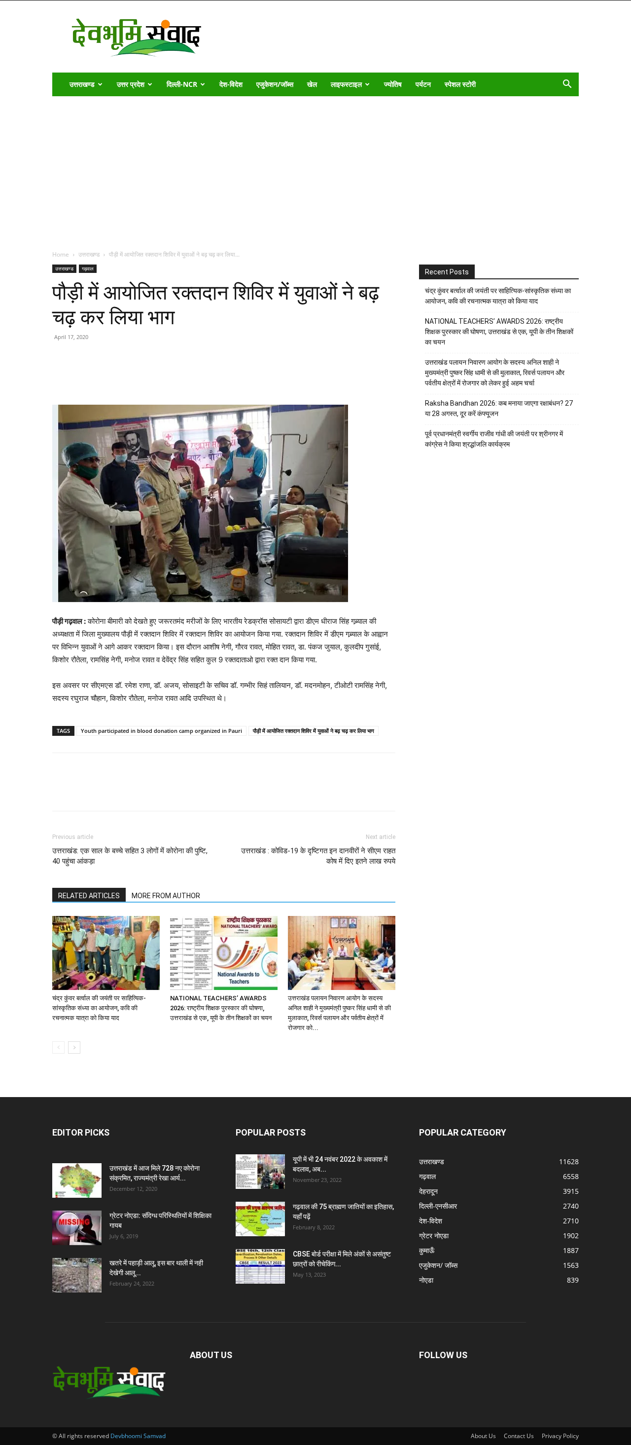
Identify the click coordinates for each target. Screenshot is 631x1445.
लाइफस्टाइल (346, 84)
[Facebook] (85, 376)
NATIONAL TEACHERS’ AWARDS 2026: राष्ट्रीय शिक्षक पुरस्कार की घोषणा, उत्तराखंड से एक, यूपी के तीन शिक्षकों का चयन (221, 1008)
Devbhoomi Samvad (138, 1436)
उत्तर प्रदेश (130, 84)
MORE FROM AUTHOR (166, 896)
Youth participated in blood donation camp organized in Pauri (161, 730)
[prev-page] (58, 1047)
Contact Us (519, 1436)
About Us (483, 1436)
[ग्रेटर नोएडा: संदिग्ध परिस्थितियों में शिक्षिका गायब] (77, 1228)
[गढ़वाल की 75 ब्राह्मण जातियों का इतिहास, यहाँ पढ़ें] (260, 1219)
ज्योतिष (393, 84)
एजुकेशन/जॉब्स (274, 84)
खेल (312, 84)
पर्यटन (423, 84)
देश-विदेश (231, 84)
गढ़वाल (88, 268)
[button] (567, 85)
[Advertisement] (315, 170)
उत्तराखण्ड (82, 84)
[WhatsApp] (130, 376)
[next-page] (74, 1047)
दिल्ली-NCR (182, 84)
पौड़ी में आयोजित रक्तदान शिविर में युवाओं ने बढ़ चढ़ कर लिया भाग (313, 730)
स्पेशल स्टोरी (460, 84)
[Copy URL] (62, 376)
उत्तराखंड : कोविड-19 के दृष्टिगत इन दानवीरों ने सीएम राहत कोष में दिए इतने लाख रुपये (318, 856)
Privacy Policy (560, 1436)
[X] (107, 376)
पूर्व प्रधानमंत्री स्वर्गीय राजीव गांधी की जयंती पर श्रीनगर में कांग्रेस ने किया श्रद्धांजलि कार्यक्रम (494, 439)
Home (60, 254)
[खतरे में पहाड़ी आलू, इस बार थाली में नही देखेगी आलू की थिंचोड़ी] (77, 1275)
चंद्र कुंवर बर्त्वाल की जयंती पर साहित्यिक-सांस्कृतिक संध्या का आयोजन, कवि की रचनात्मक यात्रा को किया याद (99, 1008)
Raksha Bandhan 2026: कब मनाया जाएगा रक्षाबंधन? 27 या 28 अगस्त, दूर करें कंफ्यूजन (499, 408)
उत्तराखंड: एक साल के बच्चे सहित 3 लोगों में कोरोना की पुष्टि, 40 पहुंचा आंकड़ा (130, 856)
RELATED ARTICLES (89, 896)
